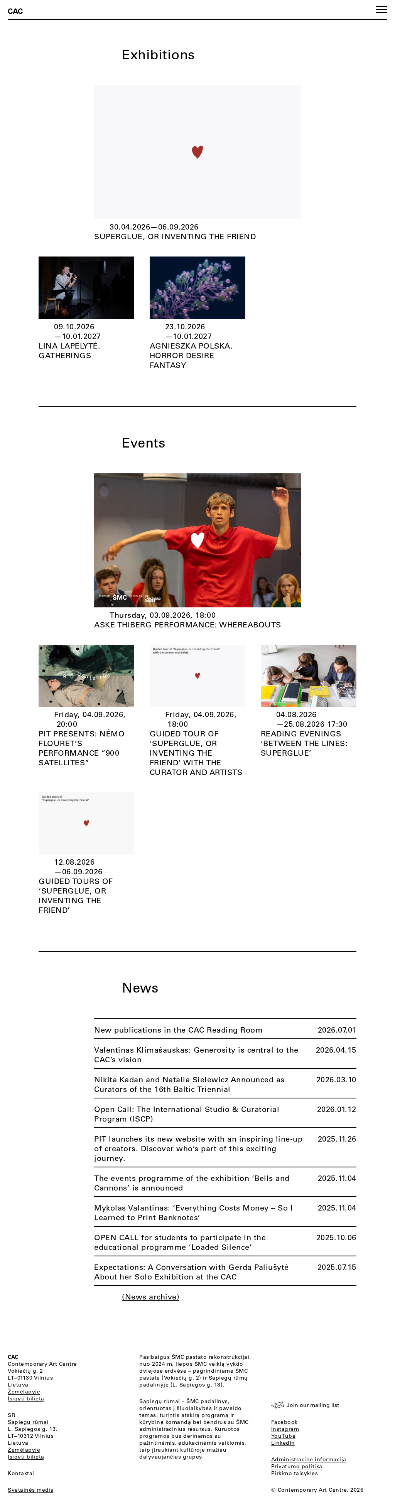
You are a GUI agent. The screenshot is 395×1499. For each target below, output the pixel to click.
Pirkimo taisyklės (294, 1473)
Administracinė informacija (308, 1459)
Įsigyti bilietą (26, 1398)
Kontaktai (21, 1473)
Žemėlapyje (24, 1391)
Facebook (284, 1422)
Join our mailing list (313, 1405)
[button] (381, 9)
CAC (15, 11)
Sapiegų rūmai (28, 1422)
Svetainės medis (31, 1489)
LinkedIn (283, 1442)
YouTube (283, 1435)
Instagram (285, 1428)
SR (11, 1415)
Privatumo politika (296, 1466)
